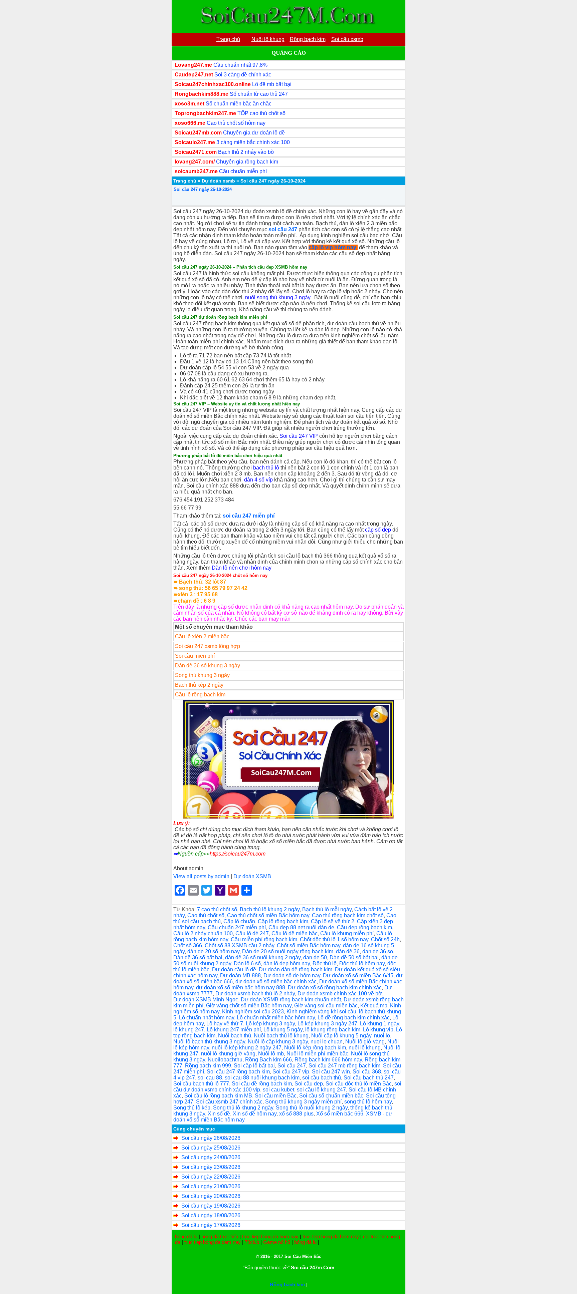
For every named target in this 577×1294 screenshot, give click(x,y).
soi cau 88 (210, 1077)
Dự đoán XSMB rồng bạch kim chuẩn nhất (291, 999)
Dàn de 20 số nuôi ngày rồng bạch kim (287, 951)
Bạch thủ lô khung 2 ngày (270, 909)
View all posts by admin (201, 876)
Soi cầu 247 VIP (298, 436)
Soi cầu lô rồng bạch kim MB (218, 1095)
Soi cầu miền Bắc (276, 1095)
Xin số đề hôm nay (254, 1113)
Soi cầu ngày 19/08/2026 (210, 1206)
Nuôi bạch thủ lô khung (281, 1035)
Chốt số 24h (385, 939)
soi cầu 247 (282, 229)
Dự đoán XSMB (252, 876)
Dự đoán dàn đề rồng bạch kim (295, 969)
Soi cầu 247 (291, 1065)
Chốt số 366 (187, 945)
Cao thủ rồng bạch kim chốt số (348, 915)
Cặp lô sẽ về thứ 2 (332, 921)
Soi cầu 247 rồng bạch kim (238, 1071)
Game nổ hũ (276, 1242)
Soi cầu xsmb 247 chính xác (229, 1101)
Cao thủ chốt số (205, 915)
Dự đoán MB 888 (240, 975)
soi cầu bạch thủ (321, 1077)
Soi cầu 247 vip (290, 1071)
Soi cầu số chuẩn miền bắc (331, 1095)
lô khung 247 (188, 1029)
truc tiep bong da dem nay (212, 1242)
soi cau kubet (278, 1089)
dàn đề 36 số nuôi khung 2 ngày (263, 957)
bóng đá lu (186, 1236)
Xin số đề (219, 1113)
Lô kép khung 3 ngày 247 (327, 1023)
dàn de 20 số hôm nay (213, 951)
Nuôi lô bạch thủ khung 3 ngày (209, 1041)
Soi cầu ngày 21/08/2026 (210, 1186)
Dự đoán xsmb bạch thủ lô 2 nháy (255, 993)
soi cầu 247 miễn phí (248, 516)
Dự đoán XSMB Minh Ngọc (205, 999)
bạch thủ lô (266, 467)
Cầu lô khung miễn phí (347, 933)
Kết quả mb (373, 1005)
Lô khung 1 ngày (379, 1023)
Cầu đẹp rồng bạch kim (364, 927)
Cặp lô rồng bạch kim (283, 921)
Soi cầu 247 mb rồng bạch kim (344, 1065)
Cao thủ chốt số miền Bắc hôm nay (268, 915)
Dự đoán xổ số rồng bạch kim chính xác (335, 987)
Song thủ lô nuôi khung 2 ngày (312, 1107)
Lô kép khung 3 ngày (270, 1023)
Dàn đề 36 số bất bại (197, 957)
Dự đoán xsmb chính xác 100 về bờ (340, 993)
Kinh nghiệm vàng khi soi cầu (321, 1011)
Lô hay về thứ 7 (224, 1023)
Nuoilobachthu (225, 1059)
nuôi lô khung (365, 1047)
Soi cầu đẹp (309, 1083)
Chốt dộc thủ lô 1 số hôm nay (334, 939)
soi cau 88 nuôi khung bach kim (262, 1077)
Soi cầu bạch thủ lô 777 (201, 1083)
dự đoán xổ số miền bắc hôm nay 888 (240, 987)
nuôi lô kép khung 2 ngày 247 (246, 1047)
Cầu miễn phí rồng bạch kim (264, 939)
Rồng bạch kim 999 (208, 1065)
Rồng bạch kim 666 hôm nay (328, 1059)
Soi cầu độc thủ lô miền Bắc (359, 1083)
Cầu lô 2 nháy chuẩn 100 (203, 933)
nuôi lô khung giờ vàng (228, 1053)
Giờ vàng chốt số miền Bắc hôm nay (249, 1005)
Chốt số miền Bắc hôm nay (308, 945)
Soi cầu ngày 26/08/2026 (210, 1138)
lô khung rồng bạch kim (332, 1029)
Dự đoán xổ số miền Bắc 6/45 (358, 975)
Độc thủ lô (325, 963)
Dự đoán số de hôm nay (291, 975)
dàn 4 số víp (258, 479)
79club (252, 1242)
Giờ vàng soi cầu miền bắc (326, 1005)
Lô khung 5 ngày (283, 1029)
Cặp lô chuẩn (239, 921)
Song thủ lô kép (191, 1107)
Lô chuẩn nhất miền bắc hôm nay (276, 1017)
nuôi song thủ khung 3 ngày (277, 297)
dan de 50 (315, 957)
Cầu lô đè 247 (252, 933)
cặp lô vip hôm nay (332, 247)
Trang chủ (184, 181)
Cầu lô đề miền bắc (294, 933)
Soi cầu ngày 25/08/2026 (210, 1148)
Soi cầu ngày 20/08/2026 (210, 1196)
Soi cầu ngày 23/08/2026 (210, 1167)
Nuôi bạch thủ (234, 1035)
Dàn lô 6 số (247, 963)
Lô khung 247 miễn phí (234, 1029)
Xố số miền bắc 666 (339, 1113)
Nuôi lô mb (271, 1053)
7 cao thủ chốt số (217, 909)
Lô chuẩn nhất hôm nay (206, 1017)
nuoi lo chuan (327, 1041)
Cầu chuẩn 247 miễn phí (237, 927)
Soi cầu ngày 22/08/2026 (210, 1177)
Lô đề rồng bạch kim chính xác (354, 1017)
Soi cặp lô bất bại (254, 1065)
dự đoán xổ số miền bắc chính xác (276, 981)
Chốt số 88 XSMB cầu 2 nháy (239, 945)
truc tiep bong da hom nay (270, 1236)
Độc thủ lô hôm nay (362, 963)
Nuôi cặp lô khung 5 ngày (341, 1035)
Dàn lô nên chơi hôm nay (241, 568)
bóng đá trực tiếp (219, 1236)
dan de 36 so (377, 951)
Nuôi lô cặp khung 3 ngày (278, 1041)
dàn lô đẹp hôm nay (286, 963)
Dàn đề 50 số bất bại (354, 957)
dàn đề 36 (348, 951)
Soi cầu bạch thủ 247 (369, 1077)
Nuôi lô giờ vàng (365, 1041)
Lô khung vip (378, 1029)
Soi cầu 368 (367, 1071)
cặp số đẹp (378, 530)
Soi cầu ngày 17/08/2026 (210, 1225)
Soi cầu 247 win (331, 1071)
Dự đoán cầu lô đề (234, 969)
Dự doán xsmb (218, 181)
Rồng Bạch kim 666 (268, 1059)
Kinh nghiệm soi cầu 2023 (253, 1011)
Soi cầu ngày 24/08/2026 (210, 1157)
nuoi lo (382, 1035)
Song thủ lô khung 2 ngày (243, 1107)
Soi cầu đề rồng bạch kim (262, 1083)
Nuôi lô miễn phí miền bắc (317, 1053)
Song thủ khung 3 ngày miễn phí (303, 1101)
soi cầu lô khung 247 (321, 1089)
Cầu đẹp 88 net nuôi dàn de (301, 927)
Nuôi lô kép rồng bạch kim (315, 1047)
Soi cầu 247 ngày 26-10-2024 (203, 189)
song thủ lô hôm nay (368, 1101)
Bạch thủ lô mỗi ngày (327, 909)
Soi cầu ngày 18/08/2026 (210, 1215)
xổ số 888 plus (296, 1113)
